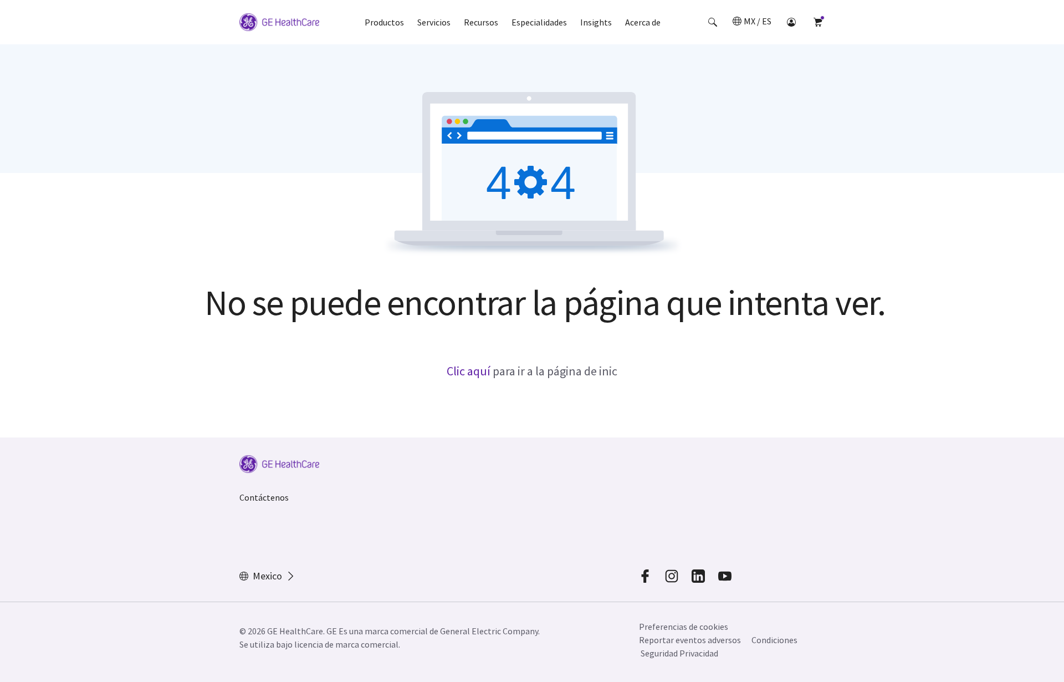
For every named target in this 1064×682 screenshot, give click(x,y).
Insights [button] (596, 22)
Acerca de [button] (643, 22)
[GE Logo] (279, 23)
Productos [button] (384, 22)
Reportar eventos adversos (690, 639)
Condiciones (774, 639)
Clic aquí (468, 371)
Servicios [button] (434, 22)
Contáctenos (264, 497)
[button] (712, 22)
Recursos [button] (481, 22)
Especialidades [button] (539, 22)
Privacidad (698, 653)
